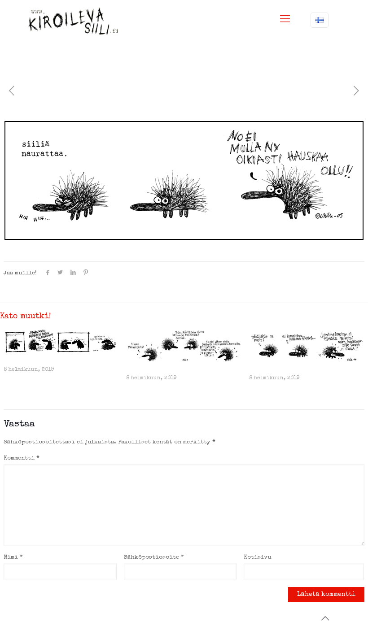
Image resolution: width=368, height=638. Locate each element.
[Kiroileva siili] (73, 21)
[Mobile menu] (285, 20)
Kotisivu (257, 557)
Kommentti (21, 458)
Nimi (13, 557)
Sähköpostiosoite (154, 557)
